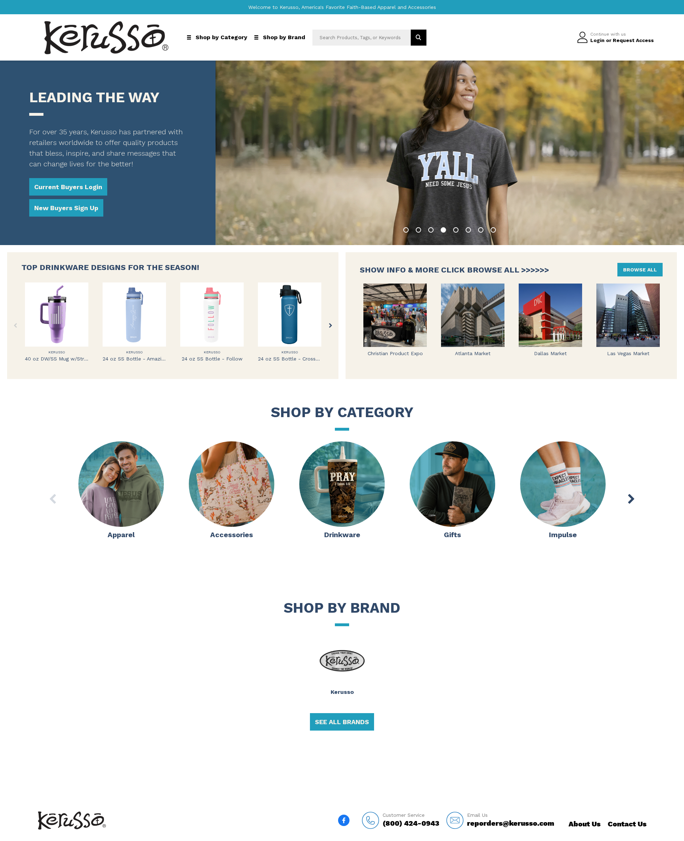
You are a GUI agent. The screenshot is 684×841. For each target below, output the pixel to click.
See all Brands (342, 722)
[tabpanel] (450, 153)
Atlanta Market (473, 353)
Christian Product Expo (395, 353)
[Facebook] (343, 820)
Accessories (231, 534)
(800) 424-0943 (411, 819)
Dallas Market (550, 353)
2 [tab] (418, 230)
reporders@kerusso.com (510, 819)
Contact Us (627, 824)
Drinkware (342, 534)
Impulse (563, 534)
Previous (15, 325)
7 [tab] (480, 230)
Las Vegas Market (628, 353)
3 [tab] (431, 230)
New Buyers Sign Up (66, 208)
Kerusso (56, 352)
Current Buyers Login (68, 187)
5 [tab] (455, 230)
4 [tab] (443, 230)
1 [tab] (406, 230)
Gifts (452, 534)
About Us (585, 824)
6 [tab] (468, 230)
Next (330, 325)
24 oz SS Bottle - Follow (212, 359)
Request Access (633, 40)
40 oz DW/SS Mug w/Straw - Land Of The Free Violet (56, 359)
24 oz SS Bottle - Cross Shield (289, 359)
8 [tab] (493, 230)
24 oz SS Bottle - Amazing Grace (134, 359)
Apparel (121, 534)
